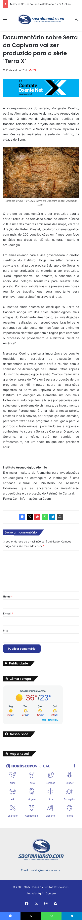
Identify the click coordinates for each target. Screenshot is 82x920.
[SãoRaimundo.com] (41, 19)
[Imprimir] (60, 517)
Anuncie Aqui (34, 893)
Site (5, 630)
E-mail (8, 613)
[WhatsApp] (45, 517)
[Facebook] (22, 517)
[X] (30, 517)
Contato (51, 893)
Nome (8, 596)
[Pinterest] (37, 517)
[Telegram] (52, 517)
